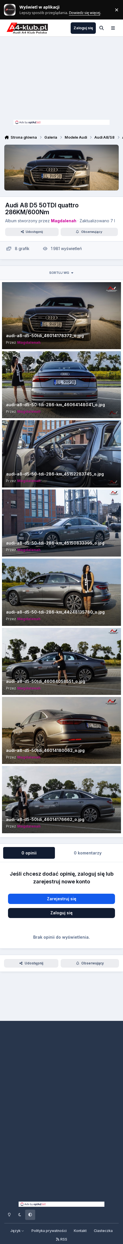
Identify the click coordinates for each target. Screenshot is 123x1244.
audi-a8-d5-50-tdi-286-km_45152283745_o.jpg (55, 473)
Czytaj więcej (12, 10)
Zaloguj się (61, 912)
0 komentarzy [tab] (88, 852)
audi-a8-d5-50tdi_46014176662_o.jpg (45, 819)
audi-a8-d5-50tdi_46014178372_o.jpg (45, 335)
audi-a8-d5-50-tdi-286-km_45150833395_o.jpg (55, 543)
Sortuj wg (59, 273)
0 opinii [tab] (29, 852)
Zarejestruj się (61, 898)
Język (15, 1231)
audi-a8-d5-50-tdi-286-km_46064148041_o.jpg (55, 404)
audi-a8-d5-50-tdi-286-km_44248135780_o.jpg (55, 612)
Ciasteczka (103, 1231)
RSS (63, 1239)
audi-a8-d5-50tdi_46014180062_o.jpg (45, 750)
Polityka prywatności (49, 1231)
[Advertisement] (61, 80)
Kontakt (80, 1231)
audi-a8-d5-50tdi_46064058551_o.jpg (45, 681)
